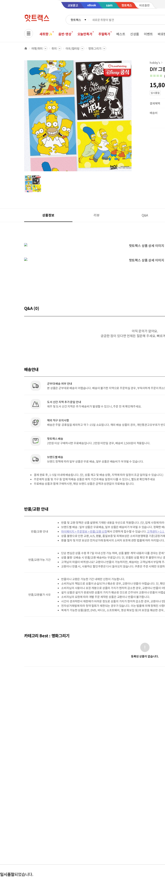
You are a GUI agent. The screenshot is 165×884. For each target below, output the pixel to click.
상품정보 (48, 215)
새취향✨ (45, 33)
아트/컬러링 (72, 48)
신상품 (134, 33)
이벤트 (148, 33)
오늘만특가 (84, 33)
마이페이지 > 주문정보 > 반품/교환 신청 (84, 531)
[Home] (25, 48)
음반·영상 (64, 33)
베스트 (120, 33)
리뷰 (97, 215)
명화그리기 (94, 48)
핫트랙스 (76, 20)
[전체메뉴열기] (28, 33)
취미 (54, 48)
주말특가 (104, 33)
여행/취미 (37, 48)
